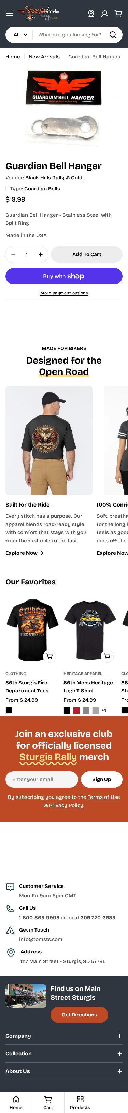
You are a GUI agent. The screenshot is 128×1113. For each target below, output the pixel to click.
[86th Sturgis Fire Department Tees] (32, 630)
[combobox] (64, 35)
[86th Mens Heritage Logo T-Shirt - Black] (66, 710)
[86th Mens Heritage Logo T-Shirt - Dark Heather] (86, 710)
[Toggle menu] (9, 13)
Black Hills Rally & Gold (53, 178)
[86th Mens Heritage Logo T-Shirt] (90, 630)
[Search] (113, 35)
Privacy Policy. (66, 805)
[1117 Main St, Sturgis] (91, 13)
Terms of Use (104, 797)
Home (12, 57)
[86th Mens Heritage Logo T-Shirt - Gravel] (95, 710)
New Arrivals (44, 57)
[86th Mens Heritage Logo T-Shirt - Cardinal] (76, 710)
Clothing (15, 673)
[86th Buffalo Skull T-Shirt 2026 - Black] (124, 710)
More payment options (64, 293)
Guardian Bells (42, 189)
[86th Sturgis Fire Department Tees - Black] (8, 710)
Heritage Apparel (82, 673)
